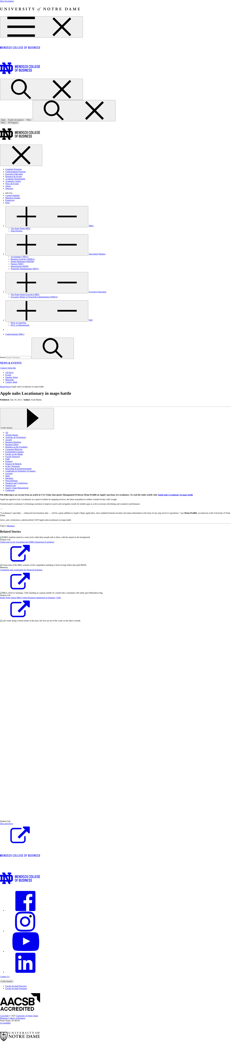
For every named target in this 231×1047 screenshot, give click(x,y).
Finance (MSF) (17, 264)
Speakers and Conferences (16, 483)
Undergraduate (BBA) (14, 334)
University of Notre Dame (27, 1016)
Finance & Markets (13, 464)
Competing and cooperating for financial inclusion (21, 570)
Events (8, 375)
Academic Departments (15, 179)
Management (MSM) (19, 266)
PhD (91, 320)
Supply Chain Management (16, 488)
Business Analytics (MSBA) (23, 259)
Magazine (9, 380)
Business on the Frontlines (16, 447)
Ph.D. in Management (20, 325)
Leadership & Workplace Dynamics (20, 471)
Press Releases (11, 481)
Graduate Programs (13, 169)
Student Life (10, 485)
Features (8, 461)
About (8, 186)
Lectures (9, 473)
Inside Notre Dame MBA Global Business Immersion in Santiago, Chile (30, 598)
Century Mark (11, 382)
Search (3, 357)
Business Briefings (13, 442)
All (6, 432)
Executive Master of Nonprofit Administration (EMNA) (34, 297)
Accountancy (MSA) (19, 257)
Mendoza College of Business (12, 1018)
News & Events (12, 184)
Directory (9, 188)
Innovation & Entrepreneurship (18, 468)
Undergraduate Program (15, 171)
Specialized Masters (97, 254)
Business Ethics (12, 444)
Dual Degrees (16, 231)
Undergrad (9, 490)
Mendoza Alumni (12, 198)
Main (7, 476)
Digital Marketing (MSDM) (22, 261)
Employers (9, 200)
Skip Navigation (7, 1)
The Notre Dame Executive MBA (25, 294)
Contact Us (4, 976)
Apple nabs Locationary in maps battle (175, 495)
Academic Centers (13, 181)
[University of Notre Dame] (40, 15)
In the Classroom (12, 466)
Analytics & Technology (15, 437)
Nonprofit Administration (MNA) (25, 269)
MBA (91, 226)
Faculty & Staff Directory (16, 986)
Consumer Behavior (13, 449)
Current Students (12, 195)
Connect (4, 368)
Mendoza (9, 478)
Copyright (4, 1016)
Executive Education (14, 174)
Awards (8, 440)
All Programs (13, 123)
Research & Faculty (13, 176)
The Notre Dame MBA (20, 228)
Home (2, 387)
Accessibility (5, 1023)
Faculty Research (12, 456)
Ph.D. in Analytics (18, 323)
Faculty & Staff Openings (16, 988)
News (8, 387)
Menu (3, 123)
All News (9, 372)
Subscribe (12, 368)
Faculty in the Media (14, 454)
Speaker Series (11, 377)
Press (7, 203)
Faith (7, 459)
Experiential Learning (14, 452)
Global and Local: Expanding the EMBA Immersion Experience (27, 542)
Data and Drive (6, 823)
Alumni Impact (11, 435)
